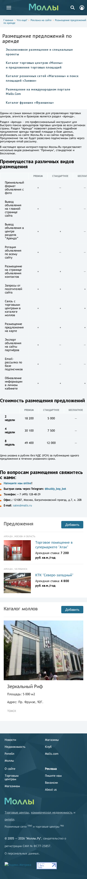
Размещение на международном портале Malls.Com (38, 91)
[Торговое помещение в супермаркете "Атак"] (17, 550)
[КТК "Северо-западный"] (17, 583)
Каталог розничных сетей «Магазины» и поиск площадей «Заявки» (42, 78)
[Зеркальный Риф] (43, 650)
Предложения (18, 523)
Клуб (48, 746)
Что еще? (22, 20)
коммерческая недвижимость (52, 812)
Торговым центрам (12, 777)
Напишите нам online (17, 483)
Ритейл (9, 753)
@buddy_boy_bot (55, 488)
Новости (10, 740)
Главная (8, 20)
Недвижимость (15, 746)
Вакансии (51, 782)
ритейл (9, 819)
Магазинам (12, 786)
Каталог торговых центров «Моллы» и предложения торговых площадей (34, 65)
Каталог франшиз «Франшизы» (30, 102)
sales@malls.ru (22, 505)
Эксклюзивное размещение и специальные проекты (39, 51)
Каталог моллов (21, 608)
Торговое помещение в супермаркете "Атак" (54, 544)
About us (51, 789)
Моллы (9, 760)
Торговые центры (17, 812)
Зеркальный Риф (25, 686)
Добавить (72, 525)
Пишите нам (53, 775)
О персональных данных (22, 853)
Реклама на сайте (41, 20)
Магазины (52, 740)
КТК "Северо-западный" (54, 575)
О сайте (10, 768)
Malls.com (51, 753)
